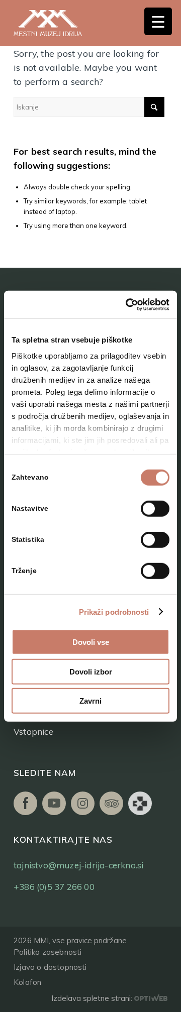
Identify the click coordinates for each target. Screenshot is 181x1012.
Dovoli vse (90, 642)
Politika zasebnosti (47, 952)
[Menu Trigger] (158, 21)
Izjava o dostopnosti (50, 967)
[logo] (59, 23)
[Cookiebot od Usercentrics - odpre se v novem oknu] (127, 304)
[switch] (155, 509)
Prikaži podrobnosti (114, 611)
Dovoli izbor (90, 671)
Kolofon (27, 982)
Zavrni (90, 701)
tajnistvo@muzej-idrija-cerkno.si (78, 865)
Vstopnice (33, 731)
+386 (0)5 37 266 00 (54, 886)
